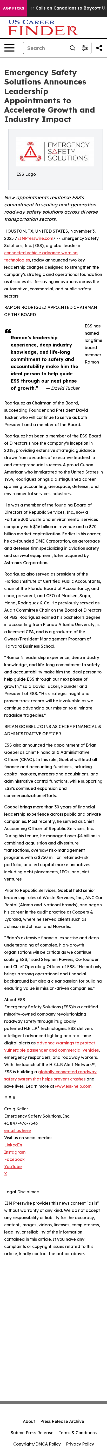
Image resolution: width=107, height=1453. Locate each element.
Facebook (14, 1159)
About (29, 1421)
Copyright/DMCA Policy (37, 1444)
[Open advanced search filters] (85, 48)
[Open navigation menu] (9, 48)
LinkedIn (13, 1144)
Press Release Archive (62, 1421)
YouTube (13, 1166)
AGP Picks (13, 8)
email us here (17, 1130)
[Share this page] (99, 48)
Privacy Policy (80, 1444)
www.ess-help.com (73, 1086)
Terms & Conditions (78, 1432)
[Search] (72, 48)
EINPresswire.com (35, 238)
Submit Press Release (32, 1432)
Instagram (14, 1152)
